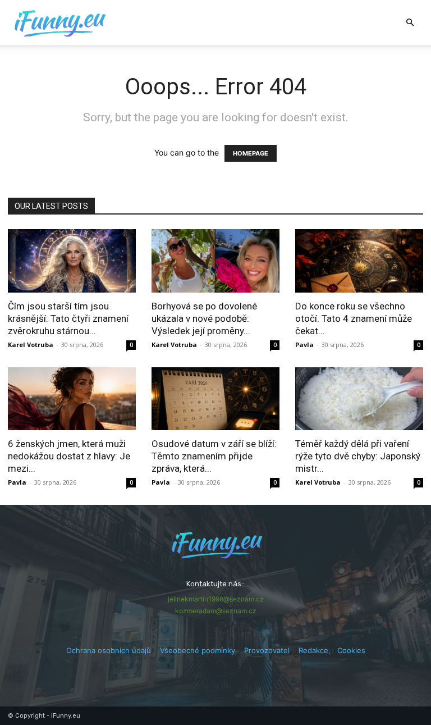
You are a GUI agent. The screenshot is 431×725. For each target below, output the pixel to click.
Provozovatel (267, 650)
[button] (409, 22)
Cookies (351, 650)
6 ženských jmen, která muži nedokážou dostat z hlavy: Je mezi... (69, 456)
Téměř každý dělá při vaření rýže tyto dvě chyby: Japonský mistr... (357, 456)
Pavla (304, 344)
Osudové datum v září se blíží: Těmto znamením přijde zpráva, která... (214, 456)
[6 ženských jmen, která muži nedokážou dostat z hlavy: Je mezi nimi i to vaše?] (72, 399)
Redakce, (318, 650)
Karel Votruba (30, 344)
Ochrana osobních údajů (108, 650)
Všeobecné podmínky (197, 650)
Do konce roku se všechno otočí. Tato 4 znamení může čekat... (353, 318)
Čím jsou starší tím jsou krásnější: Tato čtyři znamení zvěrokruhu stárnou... (68, 318)
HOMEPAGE (250, 153)
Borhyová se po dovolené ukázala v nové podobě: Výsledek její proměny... (204, 318)
